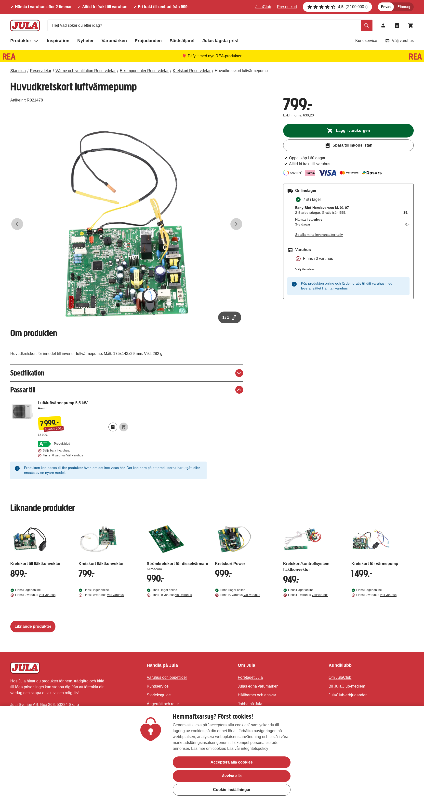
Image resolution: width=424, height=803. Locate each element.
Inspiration (58, 40)
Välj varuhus (403, 40)
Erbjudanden (148, 40)
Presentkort (287, 7)
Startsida (18, 71)
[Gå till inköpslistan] (397, 25)
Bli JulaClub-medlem (347, 686)
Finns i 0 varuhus (63, 455)
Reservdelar (40, 71)
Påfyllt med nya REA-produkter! (215, 56)
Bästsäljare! (182, 40)
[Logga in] (383, 25)
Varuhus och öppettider (167, 677)
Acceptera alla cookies (232, 762)
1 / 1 (225, 317)
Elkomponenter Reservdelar (144, 71)
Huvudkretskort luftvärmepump (241, 71)
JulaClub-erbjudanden (348, 695)
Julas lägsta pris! (220, 40)
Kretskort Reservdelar (192, 71)
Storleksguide (159, 695)
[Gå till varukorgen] (411, 25)
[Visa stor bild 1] (126, 224)
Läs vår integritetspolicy (247, 748)
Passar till (22, 389)
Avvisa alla (232, 776)
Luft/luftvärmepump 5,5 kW (83, 407)
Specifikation (27, 372)
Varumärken (114, 40)
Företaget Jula (250, 677)
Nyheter (85, 40)
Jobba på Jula (250, 704)
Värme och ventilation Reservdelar (85, 71)
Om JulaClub (340, 677)
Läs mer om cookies (208, 748)
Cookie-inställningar (232, 790)
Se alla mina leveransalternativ (319, 235)
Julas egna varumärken (258, 686)
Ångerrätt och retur (163, 704)
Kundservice (366, 40)
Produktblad (62, 443)
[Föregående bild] (17, 224)
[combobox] (210, 25)
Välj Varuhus (305, 269)
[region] (212, 754)
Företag (404, 7)
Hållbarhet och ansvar (257, 695)
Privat (386, 7)
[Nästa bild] (236, 224)
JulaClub (263, 7)
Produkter (20, 40)
